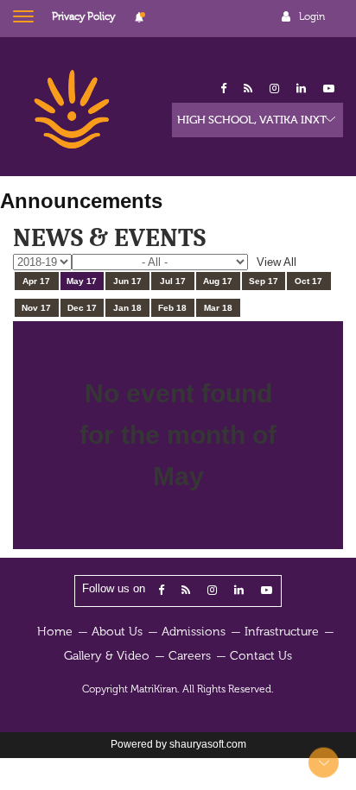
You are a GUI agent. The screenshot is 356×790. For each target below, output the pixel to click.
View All (276, 262)
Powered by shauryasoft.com (178, 744)
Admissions (194, 631)
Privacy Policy (83, 16)
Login (312, 16)
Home (55, 631)
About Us (117, 631)
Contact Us (261, 655)
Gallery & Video (106, 655)
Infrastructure (282, 631)
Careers (189, 655)
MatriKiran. (155, 689)
